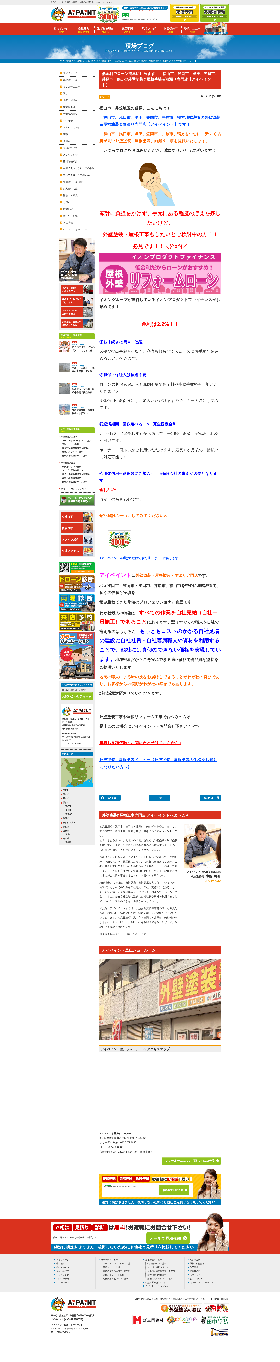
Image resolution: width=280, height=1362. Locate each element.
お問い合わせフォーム (76, 696)
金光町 (68, 810)
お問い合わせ (62, 1278)
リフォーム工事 (71, 86)
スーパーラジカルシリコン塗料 (77, 440)
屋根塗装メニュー (153, 1259)
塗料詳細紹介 (70, 161)
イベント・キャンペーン (76, 229)
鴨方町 (68, 806)
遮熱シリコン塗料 (70, 444)
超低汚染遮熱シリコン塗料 (75, 455)
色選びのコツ (70, 113)
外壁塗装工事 (70, 73)
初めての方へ (62, 30)
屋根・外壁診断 (197, 1263)
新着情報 (68, 222)
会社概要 (67, 516)
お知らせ (104, 97)
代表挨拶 (67, 528)
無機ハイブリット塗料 (72, 452)
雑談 (65, 134)
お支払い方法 (70, 188)
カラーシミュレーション (201, 1282)
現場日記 (68, 209)
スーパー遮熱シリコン (72, 470)
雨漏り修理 (69, 107)
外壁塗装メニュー (109, 1259)
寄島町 (68, 814)
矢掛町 (66, 790)
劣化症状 (68, 120)
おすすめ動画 (196, 1278)
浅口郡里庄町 (69, 822)
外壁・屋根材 (70, 100)
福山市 (66, 798)
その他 (66, 838)
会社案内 (83, 30)
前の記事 (209, 797)
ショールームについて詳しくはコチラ (190, 1160)
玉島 (67, 834)
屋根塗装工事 (70, 79)
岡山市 (66, 794)
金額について (70, 147)
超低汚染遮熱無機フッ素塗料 (76, 448)
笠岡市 (66, 818)
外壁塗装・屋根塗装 (74, 181)
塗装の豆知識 (70, 215)
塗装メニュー (192, 30)
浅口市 (66, 802)
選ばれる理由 (105, 30)
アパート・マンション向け (73, 489)
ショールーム (62, 1282)
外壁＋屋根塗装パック (155, 1282)
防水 (65, 93)
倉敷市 (66, 831)
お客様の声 (171, 30)
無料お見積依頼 (173, 1190)
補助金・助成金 (71, 195)
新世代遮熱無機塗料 (71, 478)
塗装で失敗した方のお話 (76, 175)
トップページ (62, 1259)
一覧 (159, 797)
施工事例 (127, 30)
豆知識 (66, 141)
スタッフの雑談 (71, 127)
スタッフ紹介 (70, 154)
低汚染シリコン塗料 (71, 466)
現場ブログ (149, 30)
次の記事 (112, 797)
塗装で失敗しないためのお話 (79, 168)
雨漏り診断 (195, 1259)
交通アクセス (70, 550)
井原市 (66, 827)
